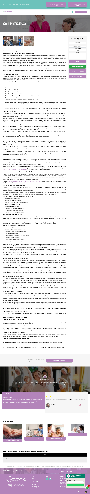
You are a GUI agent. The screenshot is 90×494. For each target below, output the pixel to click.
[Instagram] (47, 478)
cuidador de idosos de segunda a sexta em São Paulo (15, 169)
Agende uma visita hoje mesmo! (23, 405)
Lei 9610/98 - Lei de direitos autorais (77, 466)
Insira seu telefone (71, 480)
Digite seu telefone (77, 48)
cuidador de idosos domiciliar (40, 135)
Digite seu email (77, 44)
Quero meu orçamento (59, 360)
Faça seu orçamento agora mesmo (56, 4)
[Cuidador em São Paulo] (8, 41)
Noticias (67, 12)
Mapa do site (34, 487)
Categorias (10, 22)
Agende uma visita (81, 12)
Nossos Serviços (58, 12)
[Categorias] (72, 12)
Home (44, 12)
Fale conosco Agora (66, 471)
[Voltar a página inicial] (7, 12)
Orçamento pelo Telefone (77, 71)
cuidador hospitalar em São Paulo (37, 153)
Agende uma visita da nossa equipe (77, 4)
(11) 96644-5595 (64, 484)
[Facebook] (50, 478)
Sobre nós (50, 12)
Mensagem (77, 52)
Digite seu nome (77, 40)
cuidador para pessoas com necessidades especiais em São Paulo (25, 181)
